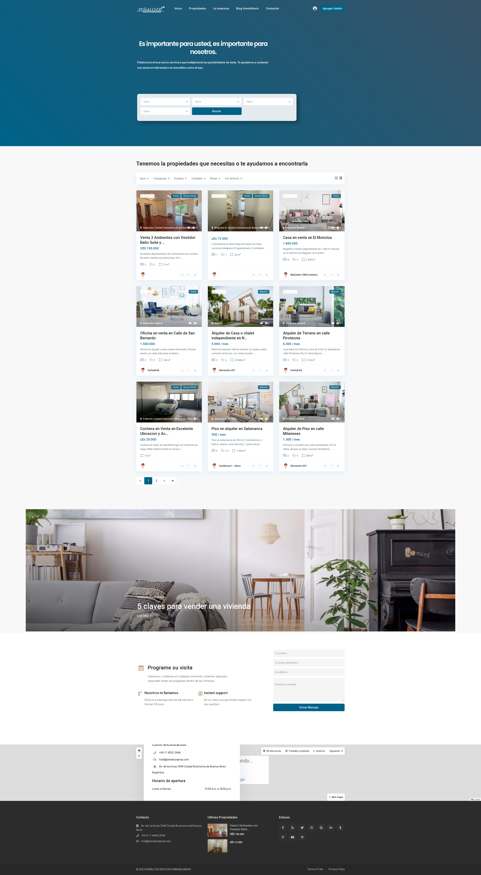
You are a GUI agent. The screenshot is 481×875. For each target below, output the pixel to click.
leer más (143, 616)
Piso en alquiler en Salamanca (237, 428)
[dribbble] (311, 827)
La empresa (221, 8)
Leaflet (476, 799)
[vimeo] (302, 837)
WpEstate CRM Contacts (304, 274)
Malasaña (148, 323)
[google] (321, 827)
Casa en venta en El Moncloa (307, 237)
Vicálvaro (291, 323)
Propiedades (197, 8)
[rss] (292, 827)
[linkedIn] (331, 827)
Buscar (216, 111)
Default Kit (153, 370)
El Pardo (290, 418)
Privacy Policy (337, 869)
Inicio (178, 8)
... (181, 257)
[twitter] (302, 827)
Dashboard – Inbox (230, 465)
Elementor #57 (227, 370)
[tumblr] (340, 827)
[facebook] (283, 827)
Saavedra (148, 227)
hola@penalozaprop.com (174, 759)
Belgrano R (220, 227)
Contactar (272, 8)
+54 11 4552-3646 (170, 752)
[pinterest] (283, 837)
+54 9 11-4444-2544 (153, 835)
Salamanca (220, 418)
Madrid (301, 227)
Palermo (148, 418)
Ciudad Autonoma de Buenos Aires (174, 227)
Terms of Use (315, 869)
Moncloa (291, 227)
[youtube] (292, 837)
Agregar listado (332, 8)
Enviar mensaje (308, 707)
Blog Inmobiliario (247, 8)
